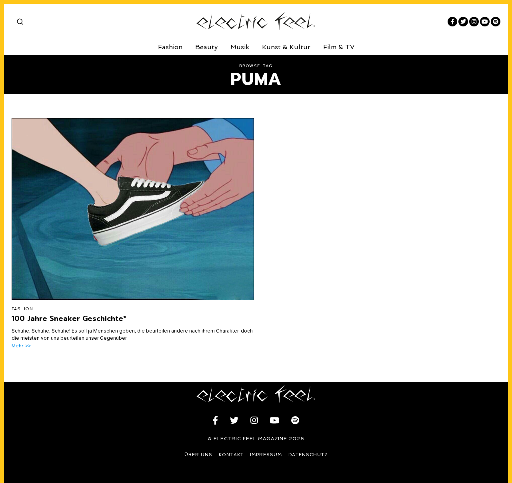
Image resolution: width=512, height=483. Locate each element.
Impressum (266, 454)
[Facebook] (452, 21)
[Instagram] (474, 21)
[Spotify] (495, 21)
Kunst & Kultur (286, 47)
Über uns (198, 454)
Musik (239, 47)
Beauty (206, 47)
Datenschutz (308, 454)
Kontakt (231, 454)
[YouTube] (485, 21)
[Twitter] (463, 21)
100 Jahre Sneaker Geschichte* (69, 318)
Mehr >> (21, 346)
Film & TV (338, 47)
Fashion (170, 47)
